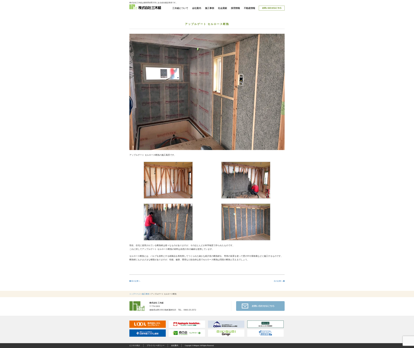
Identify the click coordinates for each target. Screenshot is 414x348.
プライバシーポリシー (155, 345)
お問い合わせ (272, 8)
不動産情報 (249, 8)
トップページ (134, 294)
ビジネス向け (134, 345)
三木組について (180, 8)
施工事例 (209, 8)
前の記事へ (135, 281)
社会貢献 (222, 8)
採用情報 (235, 8)
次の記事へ (278, 281)
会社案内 (196, 8)
